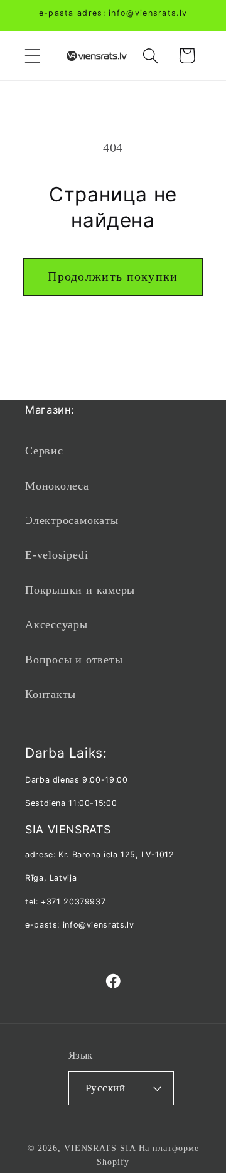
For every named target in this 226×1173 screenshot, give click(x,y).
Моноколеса (57, 485)
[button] (32, 55)
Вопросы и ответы (73, 659)
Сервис (44, 450)
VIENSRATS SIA (100, 1148)
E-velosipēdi (56, 555)
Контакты (50, 694)
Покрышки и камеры (80, 590)
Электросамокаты (72, 520)
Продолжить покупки (113, 276)
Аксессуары (56, 624)
